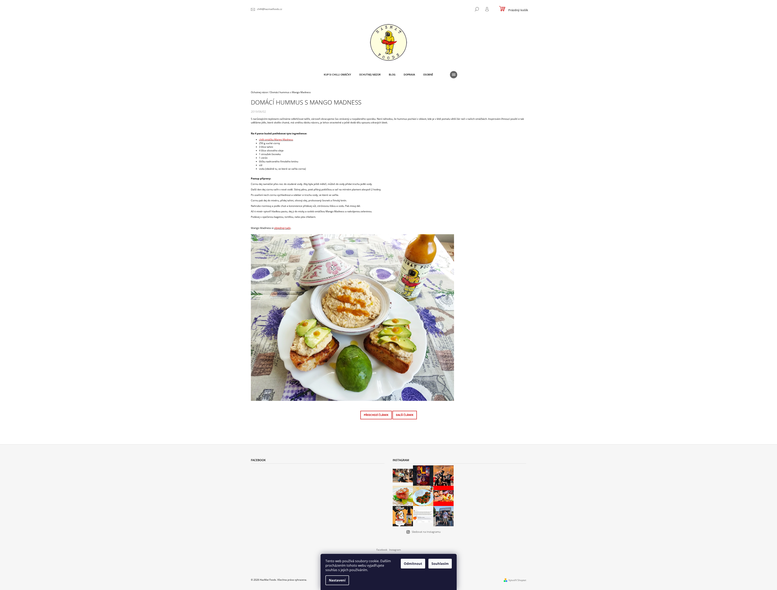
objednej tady (282, 228)
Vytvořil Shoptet (517, 580)
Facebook (381, 549)
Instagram (395, 549)
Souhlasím (440, 563)
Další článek (404, 415)
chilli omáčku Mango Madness (276, 139)
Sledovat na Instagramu (426, 532)
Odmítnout (413, 563)
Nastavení (337, 580)
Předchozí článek (376, 415)
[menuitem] (337, 74)
